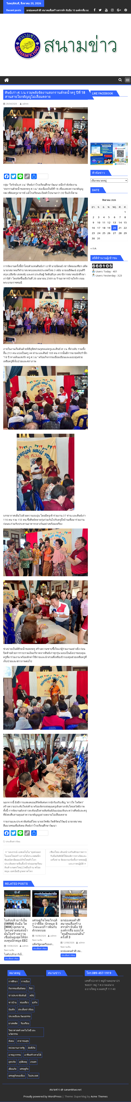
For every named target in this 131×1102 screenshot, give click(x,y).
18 (103, 227)
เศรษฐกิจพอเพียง (17, 1075)
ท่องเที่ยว (24, 1002)
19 (108, 227)
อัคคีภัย (31, 1047)
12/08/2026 (68, 942)
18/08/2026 (40, 935)
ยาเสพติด (13, 1023)
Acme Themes (99, 1096)
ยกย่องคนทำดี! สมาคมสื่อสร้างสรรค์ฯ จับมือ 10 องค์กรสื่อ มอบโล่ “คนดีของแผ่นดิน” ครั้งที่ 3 (73, 10)
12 (108, 222)
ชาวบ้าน (13, 1002)
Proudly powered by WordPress (42, 1096)
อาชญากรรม (15, 1054)
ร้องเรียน (25, 1023)
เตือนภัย (12, 1068)
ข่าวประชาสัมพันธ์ (17, 995)
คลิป (32, 995)
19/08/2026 (12, 945)
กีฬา (31, 988)
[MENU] (127, 80)
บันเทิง (12, 1009)
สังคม (11, 1040)
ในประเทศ (33, 1075)
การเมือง (25, 981)
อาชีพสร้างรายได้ (32, 1054)
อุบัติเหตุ (23, 1061)
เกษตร (33, 1061)
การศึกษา (13, 981)
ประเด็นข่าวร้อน (13, 841)
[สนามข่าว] (6, 79)
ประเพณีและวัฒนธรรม (20, 1016)
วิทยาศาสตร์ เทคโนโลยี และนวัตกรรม (22, 1032)
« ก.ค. (93, 248)
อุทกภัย (12, 1061)
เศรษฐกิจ (24, 1068)
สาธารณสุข (23, 1040)
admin (25, 103)
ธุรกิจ (34, 1002)
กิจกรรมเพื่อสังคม (17, 988)
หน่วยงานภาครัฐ (17, 1047)
